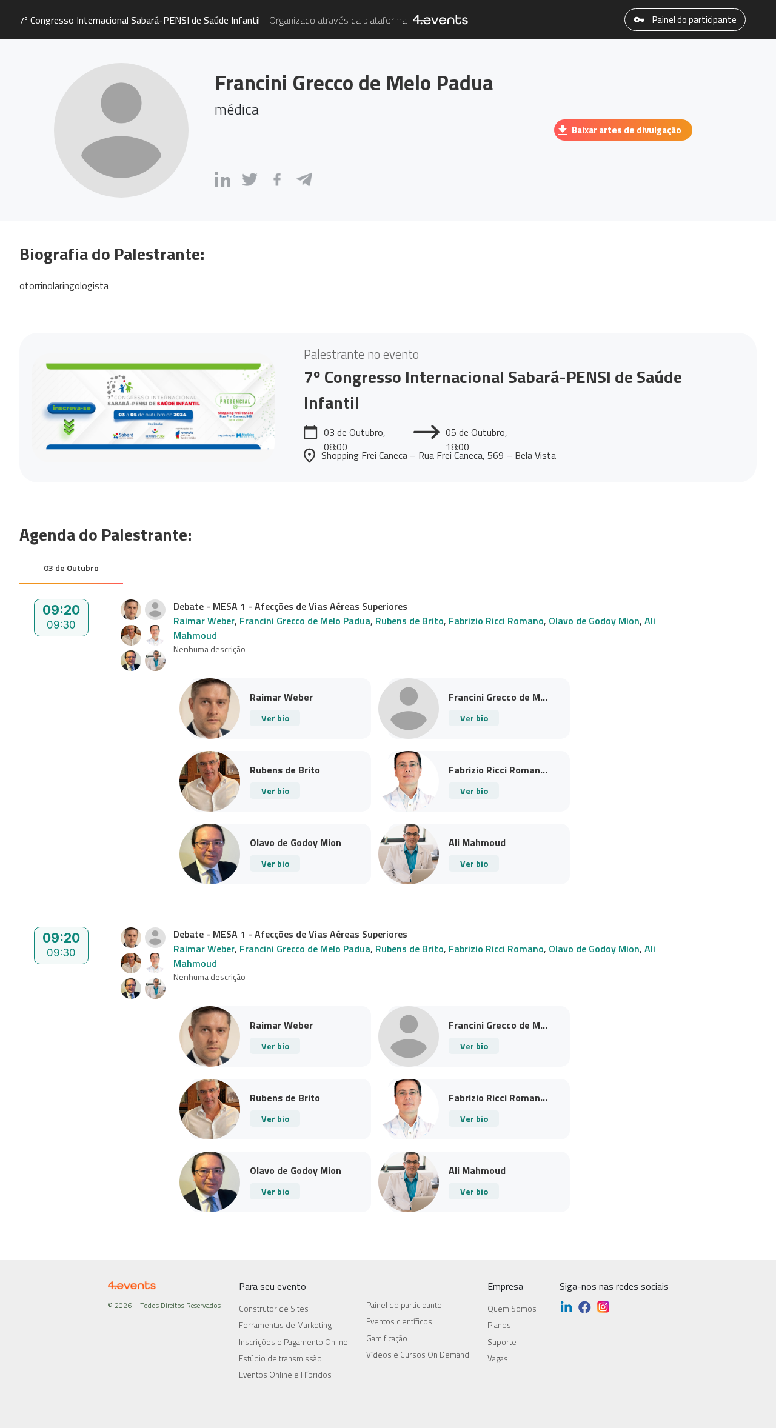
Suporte (502, 1342)
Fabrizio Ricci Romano (496, 620)
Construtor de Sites (274, 1309)
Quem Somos (512, 1309)
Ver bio (275, 718)
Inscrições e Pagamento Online (293, 1342)
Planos (499, 1325)
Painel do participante (694, 20)
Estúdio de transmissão (280, 1358)
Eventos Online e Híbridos (285, 1375)
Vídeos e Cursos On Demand (417, 1355)
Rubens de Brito (409, 620)
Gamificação (386, 1338)
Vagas (497, 1358)
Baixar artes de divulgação (626, 130)
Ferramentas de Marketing (285, 1325)
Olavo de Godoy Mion (594, 620)
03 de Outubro (71, 567)
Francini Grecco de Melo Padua (304, 620)
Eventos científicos (399, 1321)
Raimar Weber (204, 620)
